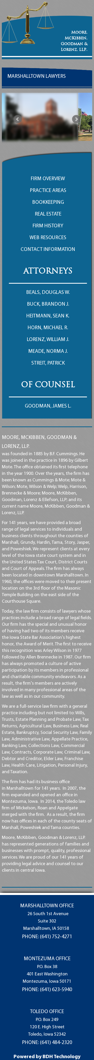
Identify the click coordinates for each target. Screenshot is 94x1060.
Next (76, 119)
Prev (18, 119)
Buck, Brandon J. (48, 304)
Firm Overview (48, 179)
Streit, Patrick (48, 363)
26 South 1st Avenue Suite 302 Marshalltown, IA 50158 (46, 921)
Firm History (48, 226)
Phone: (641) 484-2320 (47, 1042)
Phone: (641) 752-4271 (47, 937)
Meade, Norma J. (48, 351)
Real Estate (48, 214)
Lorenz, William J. (48, 339)
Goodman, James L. (48, 406)
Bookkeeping (48, 202)
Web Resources (48, 237)
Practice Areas (48, 190)
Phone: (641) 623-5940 (47, 989)
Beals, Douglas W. (48, 292)
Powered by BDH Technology (47, 1056)
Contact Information (48, 249)
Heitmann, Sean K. (47, 316)
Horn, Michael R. (48, 328)
